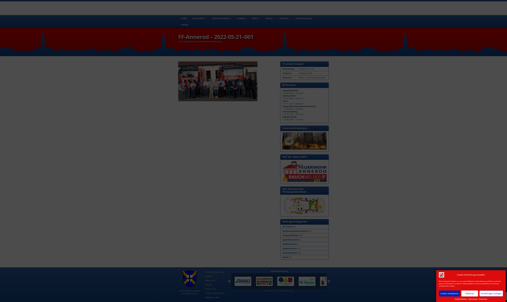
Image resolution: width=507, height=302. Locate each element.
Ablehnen (469, 293)
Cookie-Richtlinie (461, 299)
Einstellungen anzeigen (491, 293)
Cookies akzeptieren (449, 293)
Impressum (483, 299)
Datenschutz (473, 299)
